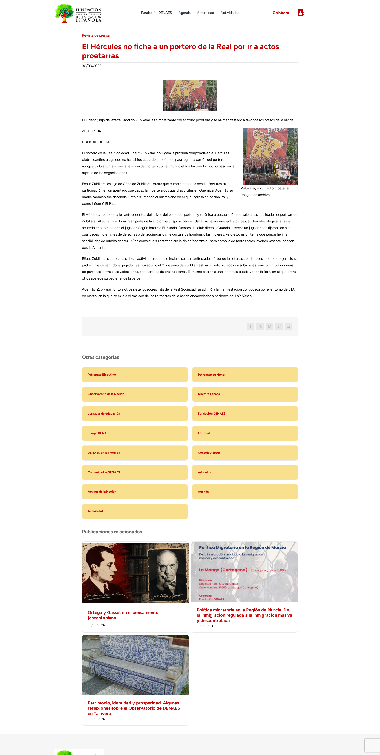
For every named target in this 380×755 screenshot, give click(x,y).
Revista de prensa (96, 35)
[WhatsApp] (269, 326)
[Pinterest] (279, 326)
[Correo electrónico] (289, 326)
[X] (260, 326)
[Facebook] (250, 326)
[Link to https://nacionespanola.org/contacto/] (310, 12)
